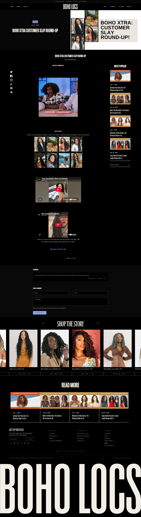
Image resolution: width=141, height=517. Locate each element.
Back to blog (71, 258)
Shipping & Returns (83, 436)
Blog (106, 443)
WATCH (26, 6)
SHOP (12, 6)
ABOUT (19, 6)
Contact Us (80, 440)
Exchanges (80, 438)
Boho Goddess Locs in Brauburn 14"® (82, 369)
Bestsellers (53, 436)
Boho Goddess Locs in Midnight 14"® (50, 369)
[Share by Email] (11, 92)
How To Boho (109, 440)
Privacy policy (66, 451)
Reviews (107, 438)
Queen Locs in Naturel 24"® (16, 369)
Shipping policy (81, 451)
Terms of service (73, 451)
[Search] (128, 165)
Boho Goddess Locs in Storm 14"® (113, 369)
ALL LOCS (52, 433)
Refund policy (59, 451)
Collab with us (109, 445)
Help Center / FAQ (82, 433)
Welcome (107, 433)
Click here (53, 249)
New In (51, 438)
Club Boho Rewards (55, 440)
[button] (129, 6)
